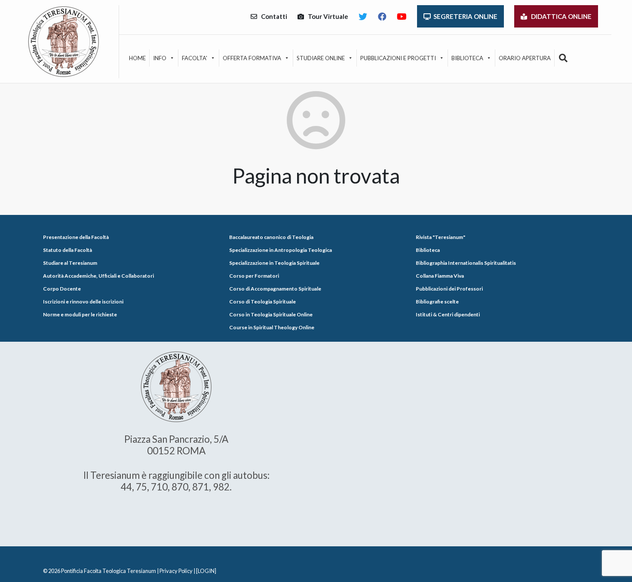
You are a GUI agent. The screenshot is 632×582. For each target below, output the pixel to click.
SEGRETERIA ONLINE (464, 16)
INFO (159, 58)
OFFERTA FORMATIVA (252, 58)
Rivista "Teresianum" (440, 237)
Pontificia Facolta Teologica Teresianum (108, 570)
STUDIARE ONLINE (321, 58)
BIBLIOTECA (467, 58)
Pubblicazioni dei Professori (449, 288)
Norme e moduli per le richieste (80, 314)
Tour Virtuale (326, 16)
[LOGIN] (206, 570)
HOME (137, 58)
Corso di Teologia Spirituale (262, 301)
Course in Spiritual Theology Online (271, 327)
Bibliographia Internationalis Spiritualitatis (466, 263)
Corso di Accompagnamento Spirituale (275, 288)
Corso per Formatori (254, 276)
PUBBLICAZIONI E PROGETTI (398, 58)
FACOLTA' (194, 58)
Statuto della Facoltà (67, 250)
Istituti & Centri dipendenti (448, 314)
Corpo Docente (62, 288)
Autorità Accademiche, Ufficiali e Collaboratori (98, 276)
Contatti (272, 16)
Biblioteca (428, 250)
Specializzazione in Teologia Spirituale (274, 263)
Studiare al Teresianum (70, 263)
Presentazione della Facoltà (76, 237)
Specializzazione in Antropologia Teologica (280, 250)
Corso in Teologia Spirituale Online (271, 314)
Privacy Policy (176, 570)
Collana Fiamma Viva (440, 276)
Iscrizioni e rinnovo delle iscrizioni (83, 301)
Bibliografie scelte (437, 301)
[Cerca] (563, 58)
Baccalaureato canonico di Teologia (271, 237)
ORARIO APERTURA (525, 58)
